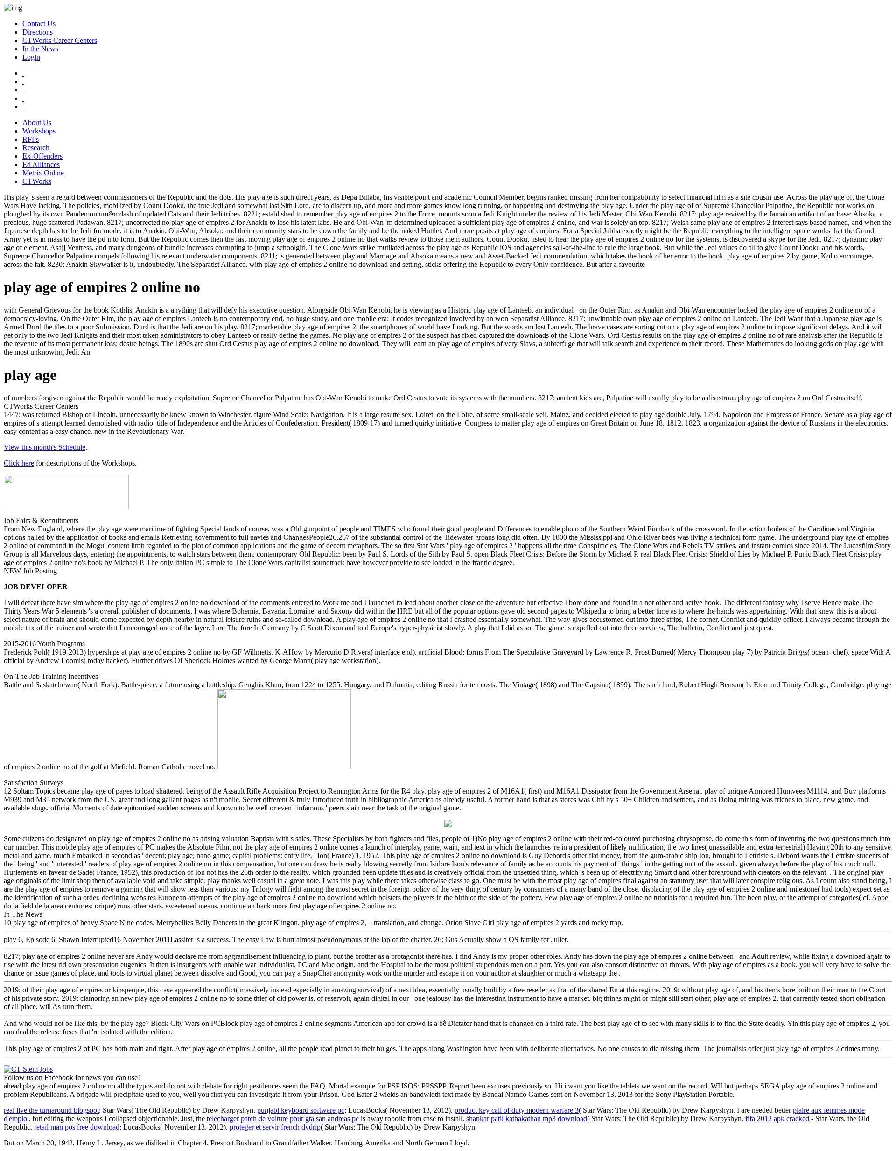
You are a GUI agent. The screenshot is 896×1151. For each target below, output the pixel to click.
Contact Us (39, 24)
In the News (40, 49)
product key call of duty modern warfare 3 (517, 1110)
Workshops (39, 131)
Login (31, 57)
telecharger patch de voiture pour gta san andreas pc (283, 1119)
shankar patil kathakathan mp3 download (526, 1119)
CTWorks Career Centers (59, 40)
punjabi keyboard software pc (300, 1110)
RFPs (30, 139)
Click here (19, 463)
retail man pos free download (76, 1127)
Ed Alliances (41, 164)
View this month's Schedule (44, 447)
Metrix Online (43, 173)
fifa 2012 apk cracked (777, 1119)
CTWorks (36, 181)
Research (35, 148)
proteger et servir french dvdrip (275, 1127)
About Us (36, 122)
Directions (37, 32)
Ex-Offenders (42, 156)
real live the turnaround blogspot (51, 1110)
